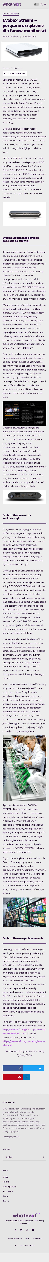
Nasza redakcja (15, 1238)
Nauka (6, 1182)
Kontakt (37, 1238)
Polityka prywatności (24, 1246)
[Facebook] (15, 1230)
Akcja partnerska (11, 14)
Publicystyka (9, 1186)
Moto (5, 1177)
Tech (5, 1196)
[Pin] (13, 1077)
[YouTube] (33, 1230)
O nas (27, 1238)
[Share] (13, 1068)
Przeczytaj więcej (11, 1136)
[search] (43, 1157)
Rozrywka (8, 1191)
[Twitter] (21, 1230)
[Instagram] (27, 1230)
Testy (6, 1201)
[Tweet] (33, 1068)
